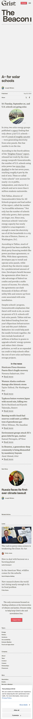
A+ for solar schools (11, 79)
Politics (4, 634)
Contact (4, 660)
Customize (15, 715)
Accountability (6, 639)
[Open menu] (29, 3)
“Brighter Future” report (18, 154)
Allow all (16, 710)
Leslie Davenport (6, 565)
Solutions (4, 637)
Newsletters (5, 679)
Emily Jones (8, 553)
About (3, 655)
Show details (24, 705)
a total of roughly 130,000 (18, 137)
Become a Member (7, 684)
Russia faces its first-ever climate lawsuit (15, 491)
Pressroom (5, 668)
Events (4, 682)
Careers (4, 663)
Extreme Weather (7, 642)
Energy (4, 632)
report (15, 130)
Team (3, 658)
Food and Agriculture (8, 644)
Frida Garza (5, 590)
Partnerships (5, 665)
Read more (8, 377)
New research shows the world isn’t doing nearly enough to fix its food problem (15, 584)
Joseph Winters (9, 88)
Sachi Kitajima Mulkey (8, 576)
